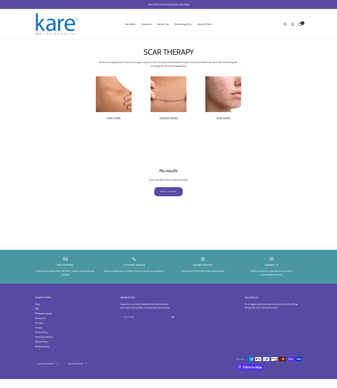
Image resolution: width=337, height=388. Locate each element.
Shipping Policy (42, 346)
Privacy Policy (41, 332)
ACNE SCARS (223, 118)
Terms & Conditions (44, 337)
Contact (38, 327)
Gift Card (39, 323)
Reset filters (168, 191)
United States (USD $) (45, 364)
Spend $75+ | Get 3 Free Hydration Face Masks (169, 4)
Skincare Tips (163, 24)
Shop (37, 304)
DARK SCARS (114, 118)
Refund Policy (41, 341)
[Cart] (300, 24)
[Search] (285, 24)
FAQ (37, 308)
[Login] (292, 24)
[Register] (172, 317)
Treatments (146, 24)
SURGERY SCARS (169, 118)
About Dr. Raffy (205, 24)
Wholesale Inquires (43, 313)
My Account (40, 318)
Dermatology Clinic (183, 24)
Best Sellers (130, 24)
